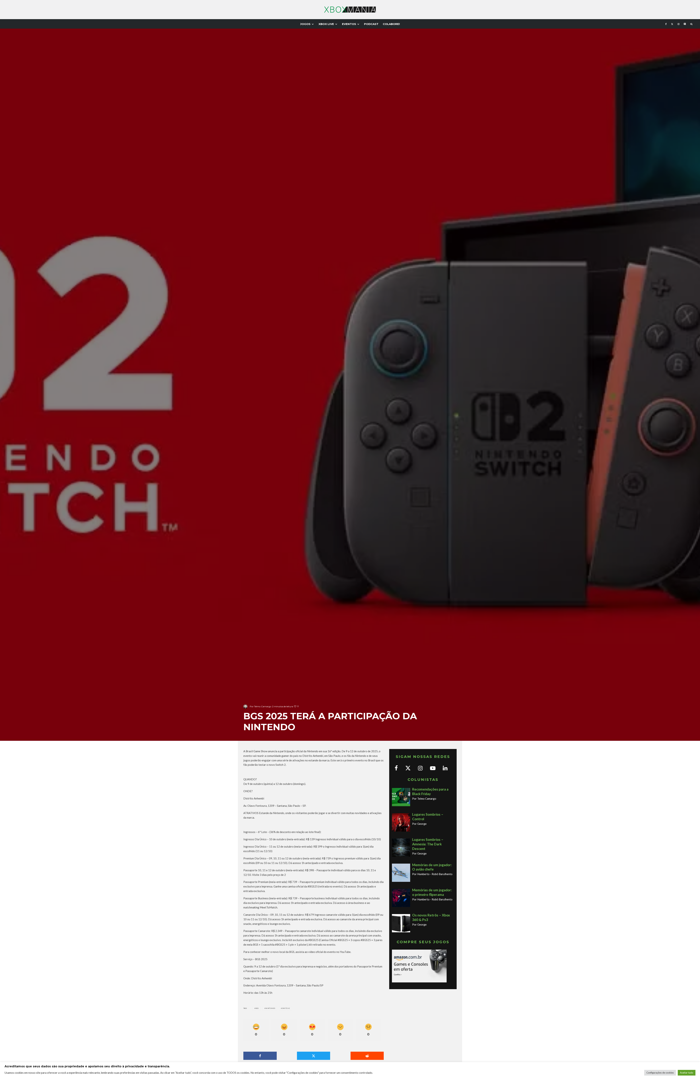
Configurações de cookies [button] (660, 1072)
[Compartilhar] (260, 1056)
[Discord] (685, 24)
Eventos (349, 24)
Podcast (371, 24)
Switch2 (286, 1008)
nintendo (270, 1008)
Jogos (305, 24)
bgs (257, 1008)
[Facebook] (666, 24)
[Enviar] (367, 1056)
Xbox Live (326, 24)
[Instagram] (678, 24)
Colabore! (391, 24)
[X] (672, 24)
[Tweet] (313, 1056)
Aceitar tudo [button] (686, 1072)
